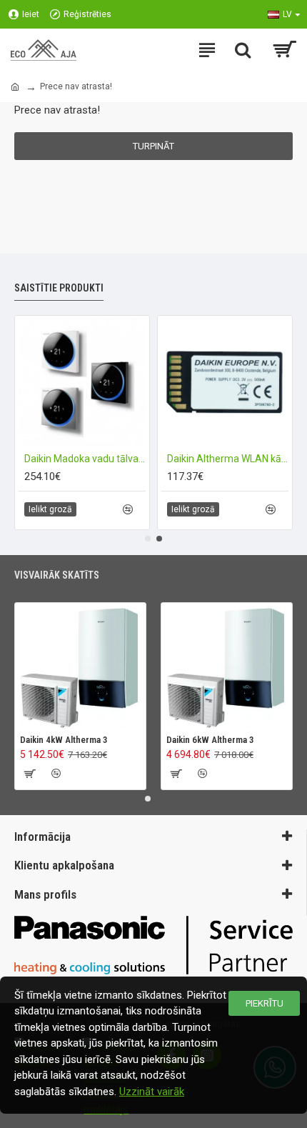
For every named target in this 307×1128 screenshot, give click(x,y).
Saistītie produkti (59, 288)
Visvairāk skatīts (56, 575)
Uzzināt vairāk (151, 1091)
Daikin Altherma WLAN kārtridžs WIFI (227, 458)
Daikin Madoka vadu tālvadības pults (85, 458)
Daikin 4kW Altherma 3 (64, 739)
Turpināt (153, 146)
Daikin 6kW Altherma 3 (210, 739)
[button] (148, 538)
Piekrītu (264, 1003)
